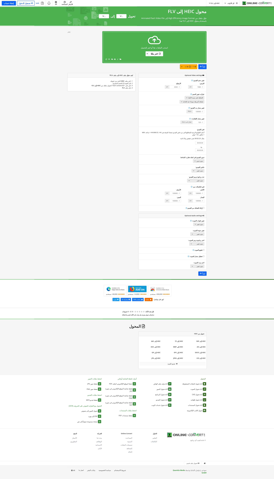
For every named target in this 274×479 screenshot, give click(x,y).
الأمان (100, 448)
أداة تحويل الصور (162, 389)
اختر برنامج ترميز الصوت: (196, 240)
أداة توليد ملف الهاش (160, 384)
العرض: (202, 83)
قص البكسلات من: (198, 187)
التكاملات (154, 441)
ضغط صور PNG (92, 389)
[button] (231, 3)
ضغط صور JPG (92, 384)
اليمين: (179, 197)
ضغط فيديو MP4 (92, 400)
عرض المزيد (172, 364)
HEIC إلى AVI (201, 347)
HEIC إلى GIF (156, 353)
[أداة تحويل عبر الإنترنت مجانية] (256, 3)
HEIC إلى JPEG (178, 358)
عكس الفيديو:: (199, 167)
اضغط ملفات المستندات (128, 410)
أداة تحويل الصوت (197, 389)
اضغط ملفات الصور (95, 379)
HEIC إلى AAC (155, 341)
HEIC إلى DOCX (200, 353)
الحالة (130, 452)
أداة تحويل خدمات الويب (159, 405)
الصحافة (129, 448)
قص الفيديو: (200, 129)
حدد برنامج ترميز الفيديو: (196, 177)
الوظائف (99, 441)
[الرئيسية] (204, 463)
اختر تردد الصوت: (199, 263)
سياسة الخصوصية (105, 470)
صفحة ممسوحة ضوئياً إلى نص (87, 422)
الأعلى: (202, 190)
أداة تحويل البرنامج (161, 394)
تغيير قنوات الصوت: (198, 221)
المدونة (129, 441)
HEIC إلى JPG (156, 358)
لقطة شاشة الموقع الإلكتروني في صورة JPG (118, 390)
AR (74, 470)
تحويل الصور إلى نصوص (89, 411)
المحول (203, 379)
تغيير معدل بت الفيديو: (197, 108)
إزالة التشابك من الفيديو (195, 208)
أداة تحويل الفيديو (162, 400)
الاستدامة (99, 445)
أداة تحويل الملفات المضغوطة (192, 384)
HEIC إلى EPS (178, 353)
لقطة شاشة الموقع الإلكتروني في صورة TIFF (118, 404)
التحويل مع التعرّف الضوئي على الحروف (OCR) (85, 406)
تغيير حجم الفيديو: (198, 80)
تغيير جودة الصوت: (198, 230)
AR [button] (56, 4)
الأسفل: (178, 190)
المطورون (73, 441)
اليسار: (202, 197)
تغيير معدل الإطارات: (197, 119)
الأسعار (70, 4)
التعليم (155, 438)
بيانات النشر (91, 470)
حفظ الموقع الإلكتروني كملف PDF (120, 384)
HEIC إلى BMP (178, 347)
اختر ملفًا (154, 53)
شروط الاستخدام (120, 470)
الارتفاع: (178, 83)
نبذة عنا (99, 438)
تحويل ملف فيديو (192, 463)
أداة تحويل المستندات (195, 405)
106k (136, 299)
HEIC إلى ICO (201, 358)
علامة (147, 299)
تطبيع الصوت (198, 250)
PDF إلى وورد (93, 416)
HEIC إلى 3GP (201, 341)
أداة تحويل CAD (197, 394)
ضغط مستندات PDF (125, 415)
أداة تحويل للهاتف (197, 400)
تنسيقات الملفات (126, 445)
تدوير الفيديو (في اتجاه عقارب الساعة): (192, 157)
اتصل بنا (81, 470)
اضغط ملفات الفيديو (95, 395)
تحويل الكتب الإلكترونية (195, 410)
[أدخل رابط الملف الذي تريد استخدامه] (118, 59)
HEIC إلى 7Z (179, 341)
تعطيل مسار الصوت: (196, 256)
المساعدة (65, 4)
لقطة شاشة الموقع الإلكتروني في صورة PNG (118, 397)
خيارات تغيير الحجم (198, 94)
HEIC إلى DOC (155, 347)
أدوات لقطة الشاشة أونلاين (127, 379)
